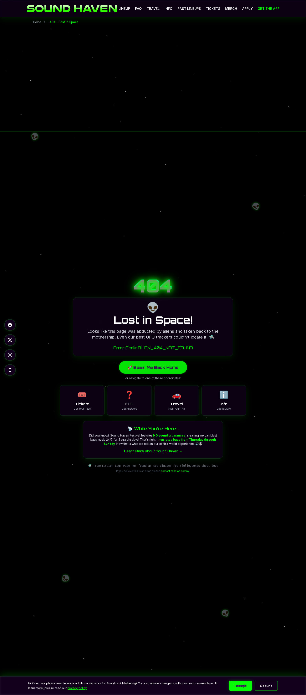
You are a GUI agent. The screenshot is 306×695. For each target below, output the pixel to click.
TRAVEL (153, 8)
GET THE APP (269, 8)
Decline (266, 685)
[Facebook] (10, 325)
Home (37, 22)
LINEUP (124, 8)
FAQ (138, 8)
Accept (240, 685)
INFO (169, 8)
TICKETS (213, 8)
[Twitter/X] (10, 340)
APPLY (247, 8)
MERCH (231, 8)
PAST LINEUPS (189, 8)
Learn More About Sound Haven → (153, 451)
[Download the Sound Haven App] (10, 370)
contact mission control (175, 471)
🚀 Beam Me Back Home (153, 367)
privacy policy (77, 688)
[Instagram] (10, 355)
